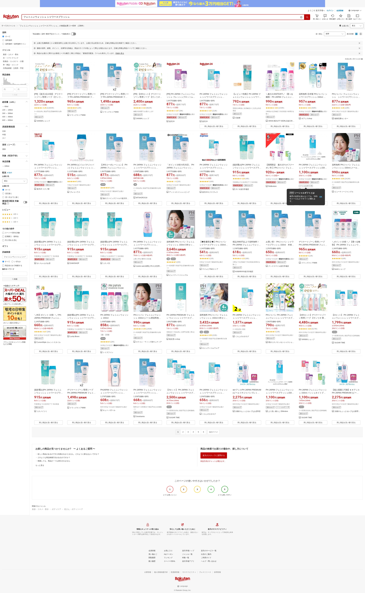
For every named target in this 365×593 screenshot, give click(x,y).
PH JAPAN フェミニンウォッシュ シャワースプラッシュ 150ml (147, 393)
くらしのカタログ (242, 336)
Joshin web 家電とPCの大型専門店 (149, 266)
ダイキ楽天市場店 (242, 189)
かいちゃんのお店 (43, 263)
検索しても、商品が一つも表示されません (54, 461)
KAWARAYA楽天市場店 (244, 272)
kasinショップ (339, 269)
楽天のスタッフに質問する (214, 455)
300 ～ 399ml (7, 113)
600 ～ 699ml (7, 120)
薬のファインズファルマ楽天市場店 (116, 198)
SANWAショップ (43, 121)
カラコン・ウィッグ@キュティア (149, 342)
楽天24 (172, 121)
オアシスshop (306, 119)
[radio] (3, 36)
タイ (4, 138)
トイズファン (108, 352)
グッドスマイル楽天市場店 (278, 266)
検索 (15, 95)
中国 (4, 135)
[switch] (25, 202)
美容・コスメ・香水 (40, 509)
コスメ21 (106, 263)
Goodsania (140, 416)
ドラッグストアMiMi (78, 115)
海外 (10, 173)
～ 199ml (5, 166)
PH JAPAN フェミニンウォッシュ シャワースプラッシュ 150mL (214, 393)
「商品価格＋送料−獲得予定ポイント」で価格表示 (50, 34)
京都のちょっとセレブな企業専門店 (347, 411)
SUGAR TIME (339, 343)
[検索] (307, 17)
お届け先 (5, 176)
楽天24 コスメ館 (43, 189)
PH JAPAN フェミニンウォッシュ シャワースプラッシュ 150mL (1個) (147, 168)
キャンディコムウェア (210, 348)
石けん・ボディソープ (73, 509)
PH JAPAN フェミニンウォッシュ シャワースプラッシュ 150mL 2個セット (247, 318)
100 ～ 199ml (7, 110)
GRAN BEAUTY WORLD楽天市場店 (281, 121)
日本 (4, 131)
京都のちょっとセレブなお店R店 (247, 411)
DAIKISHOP (74, 263)
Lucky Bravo (74, 336)
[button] (355, 11)
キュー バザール (109, 410)
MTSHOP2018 (141, 198)
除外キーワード (8, 269)
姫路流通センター (341, 119)
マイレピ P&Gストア (210, 269)
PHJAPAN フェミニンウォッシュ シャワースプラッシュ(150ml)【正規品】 (114, 393)
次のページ (213, 432)
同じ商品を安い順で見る (213, 126)
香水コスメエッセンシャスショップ (281, 342)
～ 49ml (5, 107)
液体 (4, 149)
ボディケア (56, 509)
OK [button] (320, 197)
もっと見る (40, 465)
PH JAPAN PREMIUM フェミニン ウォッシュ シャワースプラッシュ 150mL (180, 318)
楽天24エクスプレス (210, 192)
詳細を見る (119, 53)
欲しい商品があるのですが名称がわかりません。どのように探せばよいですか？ (68, 454)
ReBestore (272, 186)
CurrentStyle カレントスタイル (49, 342)
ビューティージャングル (343, 192)
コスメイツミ (42, 411)
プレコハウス (75, 192)
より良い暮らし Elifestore (278, 411)
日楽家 (237, 118)
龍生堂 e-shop (174, 339)
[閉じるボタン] (359, 43)
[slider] (2, 85)
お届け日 (5, 186)
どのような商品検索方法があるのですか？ (54, 458)
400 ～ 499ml (7, 117)
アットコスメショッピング (179, 192)
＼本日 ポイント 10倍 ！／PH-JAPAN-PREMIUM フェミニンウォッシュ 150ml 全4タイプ (48, 318)
